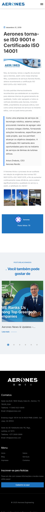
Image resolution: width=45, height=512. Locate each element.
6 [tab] (37, 344)
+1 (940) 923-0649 (16, 408)
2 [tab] (14, 344)
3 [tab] (19, 344)
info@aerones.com (13, 411)
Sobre (25, 453)
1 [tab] (8, 344)
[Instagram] (31, 385)
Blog (3, 457)
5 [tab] (31, 344)
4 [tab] (25, 344)
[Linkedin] (14, 385)
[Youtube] (20, 385)
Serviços (26, 457)
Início (3, 453)
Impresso (4, 460)
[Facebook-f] (25, 385)
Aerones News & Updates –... (18, 327)
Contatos (26, 460)
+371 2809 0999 (15, 434)
